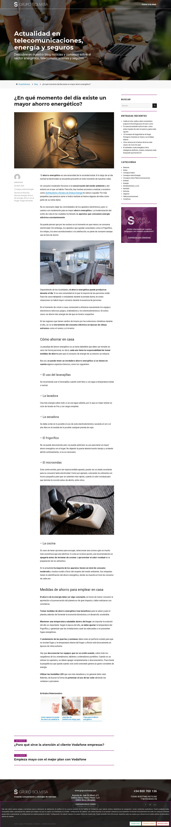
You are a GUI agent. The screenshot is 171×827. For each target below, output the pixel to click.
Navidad (126, 188)
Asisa (125, 170)
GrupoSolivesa (24, 84)
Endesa (126, 181)
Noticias (126, 191)
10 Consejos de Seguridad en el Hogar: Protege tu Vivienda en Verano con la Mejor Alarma (138, 137)
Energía (126, 183)
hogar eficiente (26, 201)
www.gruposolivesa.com (85, 790)
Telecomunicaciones (130, 196)
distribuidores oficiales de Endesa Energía (63, 193)
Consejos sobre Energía (23, 189)
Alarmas (126, 167)
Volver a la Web (149, 4)
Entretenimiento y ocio (131, 186)
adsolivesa (18, 182)
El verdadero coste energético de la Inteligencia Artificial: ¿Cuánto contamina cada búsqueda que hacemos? (139, 150)
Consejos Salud (129, 173)
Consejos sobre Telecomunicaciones (136, 178)
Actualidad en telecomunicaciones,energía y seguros (48, 40)
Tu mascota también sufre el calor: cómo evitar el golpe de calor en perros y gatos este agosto (139, 129)
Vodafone (126, 199)
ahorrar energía (20, 195)
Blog (36, 84)
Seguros (126, 194)
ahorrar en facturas (21, 193)
